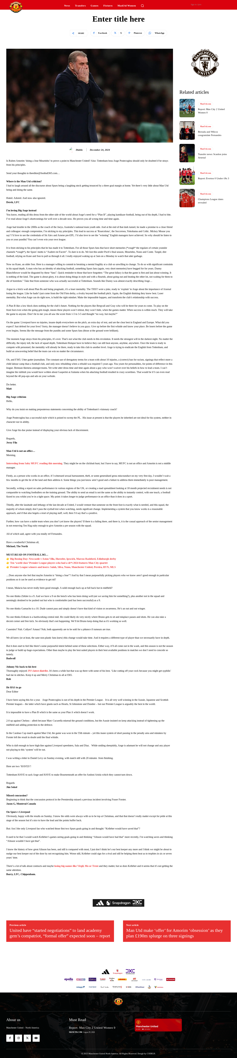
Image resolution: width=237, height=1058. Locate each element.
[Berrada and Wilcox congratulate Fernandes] (187, 130)
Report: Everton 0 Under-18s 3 (213, 178)
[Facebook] (9, 1038)
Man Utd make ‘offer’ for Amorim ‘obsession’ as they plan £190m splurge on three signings (174, 933)
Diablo (79, 150)
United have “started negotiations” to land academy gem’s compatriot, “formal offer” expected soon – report (60, 933)
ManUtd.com (205, 104)
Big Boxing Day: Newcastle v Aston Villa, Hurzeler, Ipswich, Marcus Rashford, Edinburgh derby (63, 558)
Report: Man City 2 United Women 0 (92, 1027)
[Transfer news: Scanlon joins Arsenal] (187, 153)
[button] (142, 5)
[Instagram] (18, 1038)
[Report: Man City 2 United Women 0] (187, 108)
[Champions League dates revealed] (187, 198)
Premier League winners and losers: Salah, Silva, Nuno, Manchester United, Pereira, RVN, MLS (63, 567)
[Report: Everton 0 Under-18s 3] (187, 175)
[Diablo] (72, 149)
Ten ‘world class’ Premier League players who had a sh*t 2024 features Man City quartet (59, 563)
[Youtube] (36, 1038)
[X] (27, 1038)
